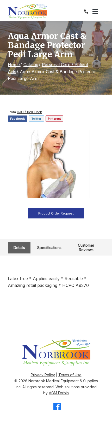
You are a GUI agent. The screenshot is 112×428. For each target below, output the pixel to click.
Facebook (17, 118)
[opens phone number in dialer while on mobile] (88, 11)
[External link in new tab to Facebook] (57, 406)
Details (19, 247)
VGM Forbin (59, 393)
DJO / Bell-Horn (29, 112)
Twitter (36, 118)
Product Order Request (56, 213)
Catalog (30, 64)
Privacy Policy (43, 375)
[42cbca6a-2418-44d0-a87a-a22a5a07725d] (56, 164)
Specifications (49, 247)
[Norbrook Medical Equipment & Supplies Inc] (27, 11)
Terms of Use (70, 375)
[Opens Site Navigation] (98, 12)
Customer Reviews (86, 247)
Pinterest (54, 118)
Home (14, 64)
